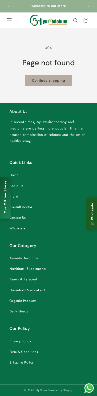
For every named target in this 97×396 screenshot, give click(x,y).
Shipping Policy (21, 362)
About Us (16, 185)
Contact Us (17, 217)
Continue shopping (48, 80)
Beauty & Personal (23, 279)
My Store (41, 390)
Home (13, 175)
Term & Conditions (23, 351)
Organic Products (22, 300)
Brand (13, 196)
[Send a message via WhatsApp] (89, 388)
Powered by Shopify (60, 390)
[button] (9, 20)
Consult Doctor (20, 207)
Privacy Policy (20, 341)
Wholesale (17, 228)
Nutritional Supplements (27, 268)
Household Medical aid (27, 290)
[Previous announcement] (9, 6)
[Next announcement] (88, 6)
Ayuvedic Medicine (23, 258)
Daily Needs (18, 311)
